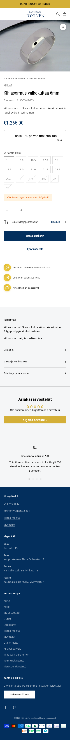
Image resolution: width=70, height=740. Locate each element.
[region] (35, 459)
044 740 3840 (11, 503)
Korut (11, 78)
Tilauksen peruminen (16, 654)
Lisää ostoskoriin (35, 236)
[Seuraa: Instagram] (15, 707)
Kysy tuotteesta (35, 249)
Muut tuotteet (12, 612)
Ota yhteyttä (11, 642)
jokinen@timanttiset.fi (17, 510)
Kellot (7, 606)
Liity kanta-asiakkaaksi (19, 694)
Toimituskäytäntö (14, 660)
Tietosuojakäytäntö (15, 666)
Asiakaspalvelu (12, 648)
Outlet (7, 619)
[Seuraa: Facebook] (5, 707)
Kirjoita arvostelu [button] (35, 420)
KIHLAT (8, 85)
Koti (5, 78)
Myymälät (9, 524)
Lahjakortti (10, 624)
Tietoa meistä (12, 517)
